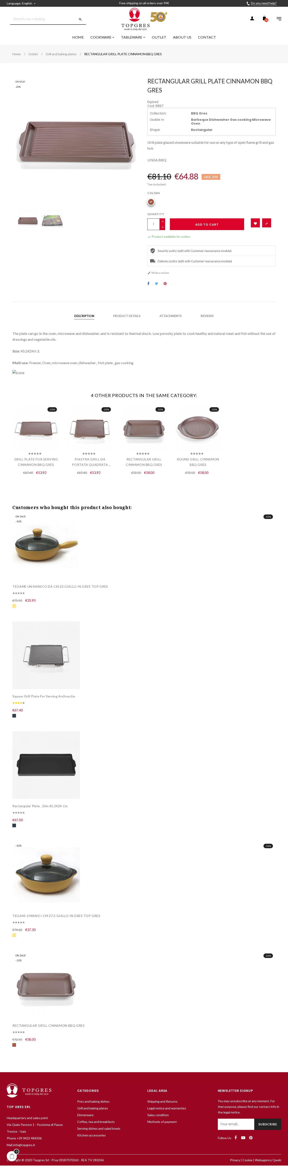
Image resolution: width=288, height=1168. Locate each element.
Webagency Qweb (268, 1160)
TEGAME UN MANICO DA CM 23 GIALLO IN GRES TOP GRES (60, 586)
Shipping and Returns (162, 1101)
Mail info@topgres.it (21, 1145)
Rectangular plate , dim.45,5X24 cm (40, 806)
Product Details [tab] (127, 316)
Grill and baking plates (92, 1108)
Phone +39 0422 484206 (24, 1138)
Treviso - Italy (16, 1131)
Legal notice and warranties (166, 1108)
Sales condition (158, 1115)
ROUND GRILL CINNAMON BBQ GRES (198, 461)
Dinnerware (85, 1115)
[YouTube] (243, 1137)
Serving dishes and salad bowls (98, 1128)
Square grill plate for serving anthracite (43, 696)
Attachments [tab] (171, 316)
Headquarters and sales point (27, 1118)
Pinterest (165, 284)
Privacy (235, 1160)
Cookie (247, 1160)
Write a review (158, 272)
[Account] (252, 19)
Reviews (207, 316)
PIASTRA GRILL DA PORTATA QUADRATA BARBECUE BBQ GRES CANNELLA (90, 462)
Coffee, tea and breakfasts (96, 1122)
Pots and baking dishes (93, 1101)
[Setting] (276, 19)
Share (148, 284)
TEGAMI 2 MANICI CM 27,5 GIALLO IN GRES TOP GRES (56, 916)
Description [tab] (84, 316)
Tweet (156, 284)
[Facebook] (235, 1137)
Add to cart (207, 224)
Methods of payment (162, 1122)
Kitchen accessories (91, 1135)
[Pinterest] (251, 1137)
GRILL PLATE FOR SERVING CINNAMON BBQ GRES (36, 461)
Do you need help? (264, 3)
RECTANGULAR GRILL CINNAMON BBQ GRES (144, 461)
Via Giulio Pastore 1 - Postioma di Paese (35, 1125)
